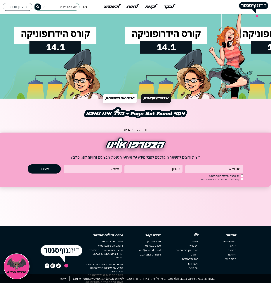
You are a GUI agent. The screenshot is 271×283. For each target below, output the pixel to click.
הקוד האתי (230, 259)
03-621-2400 (153, 245)
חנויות (233, 245)
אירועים (232, 254)
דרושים (194, 254)
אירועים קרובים (156, 98)
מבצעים (232, 250)
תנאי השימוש (81, 279)
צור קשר (193, 268)
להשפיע (111, 7)
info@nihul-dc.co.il (149, 250)
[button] (43, 7)
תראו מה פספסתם (120, 98)
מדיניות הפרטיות (209, 179)
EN (85, 6)
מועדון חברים (17, 7)
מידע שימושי (229, 241)
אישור (63, 278)
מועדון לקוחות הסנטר (187, 250)
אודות (195, 241)
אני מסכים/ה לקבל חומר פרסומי (224, 176)
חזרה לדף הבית (135, 129)
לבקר (168, 7)
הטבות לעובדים (190, 259)
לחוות (132, 7)
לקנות (150, 7)
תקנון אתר (192, 263)
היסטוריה (193, 245)
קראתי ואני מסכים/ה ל (220, 179)
